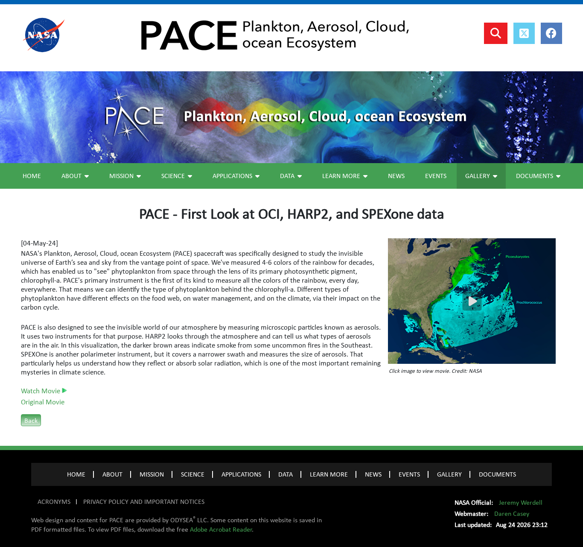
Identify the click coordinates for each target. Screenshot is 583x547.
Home (32, 176)
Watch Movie (41, 391)
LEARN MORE (329, 474)
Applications (232, 176)
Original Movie (42, 402)
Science (173, 176)
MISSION (152, 474)
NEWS (373, 474)
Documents (534, 176)
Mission (121, 176)
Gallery (477, 176)
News (396, 176)
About (71, 176)
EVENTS (409, 474)
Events (435, 176)
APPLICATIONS (241, 474)
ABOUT (112, 474)
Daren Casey (511, 513)
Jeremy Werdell (520, 502)
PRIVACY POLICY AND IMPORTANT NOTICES (143, 501)
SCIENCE (192, 474)
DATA (285, 474)
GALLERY (449, 474)
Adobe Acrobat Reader (221, 529)
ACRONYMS (54, 501)
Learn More (341, 176)
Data (287, 176)
